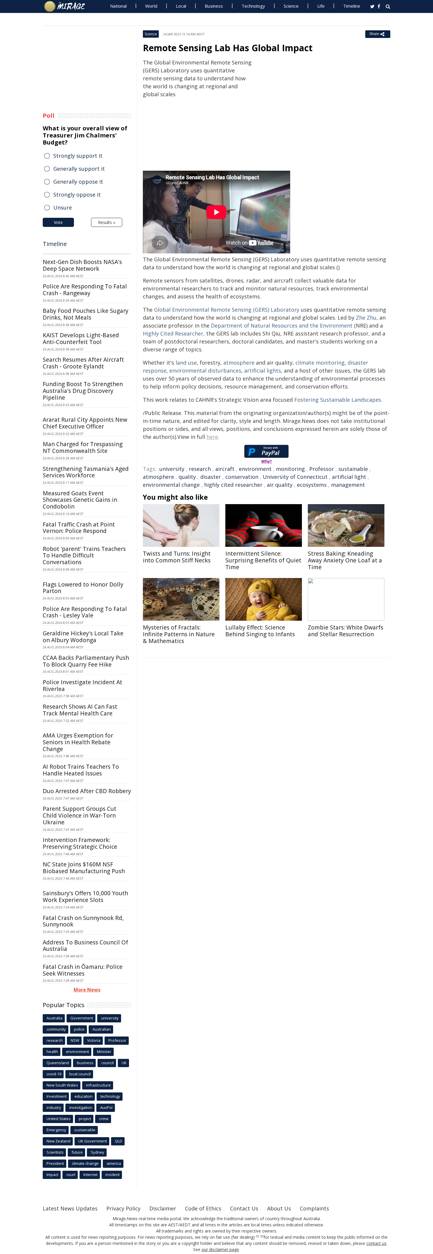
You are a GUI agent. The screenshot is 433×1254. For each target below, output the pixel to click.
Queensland (58, 1062)
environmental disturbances (205, 370)
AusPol (106, 1107)
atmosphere (238, 362)
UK (124, 1062)
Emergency (56, 1129)
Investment (57, 1096)
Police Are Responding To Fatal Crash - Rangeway (85, 290)
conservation (241, 476)
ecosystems (312, 484)
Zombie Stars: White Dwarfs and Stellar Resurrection (345, 631)
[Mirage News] (67, 6)
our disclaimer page (220, 1249)
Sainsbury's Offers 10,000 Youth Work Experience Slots (85, 896)
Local (181, 6)
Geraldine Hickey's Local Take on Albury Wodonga (83, 637)
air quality (279, 484)
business (85, 1062)
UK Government (92, 1141)
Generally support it (79, 168)
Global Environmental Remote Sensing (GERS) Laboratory (226, 309)
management (348, 484)
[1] (257, 1236)
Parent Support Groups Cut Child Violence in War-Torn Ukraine (79, 815)
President (55, 1163)
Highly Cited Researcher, (174, 333)
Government (81, 1018)
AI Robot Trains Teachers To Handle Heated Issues (81, 770)
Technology (253, 6)
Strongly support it (78, 155)
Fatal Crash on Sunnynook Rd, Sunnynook (83, 921)
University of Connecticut (295, 476)
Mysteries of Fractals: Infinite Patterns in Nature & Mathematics (179, 634)
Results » (106, 222)
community (56, 1029)
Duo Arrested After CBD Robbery (87, 791)
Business (214, 6)
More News (87, 989)
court (70, 1174)
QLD (118, 1141)
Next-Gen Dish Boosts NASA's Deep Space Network (82, 265)
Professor (321, 468)
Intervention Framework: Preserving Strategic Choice (80, 843)
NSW (75, 1040)
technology (110, 1096)
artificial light (349, 476)
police (79, 1029)
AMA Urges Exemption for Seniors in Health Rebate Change (78, 742)
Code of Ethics (203, 1208)
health (52, 1051)
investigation (80, 1107)
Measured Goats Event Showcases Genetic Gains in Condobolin (80, 500)
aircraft (224, 468)
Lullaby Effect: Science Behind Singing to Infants (260, 631)
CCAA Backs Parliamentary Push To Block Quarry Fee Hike (86, 661)
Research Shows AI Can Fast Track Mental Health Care (80, 710)
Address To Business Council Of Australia (85, 946)
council (107, 1062)
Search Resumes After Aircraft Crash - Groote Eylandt (83, 363)
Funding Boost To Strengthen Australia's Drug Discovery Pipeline (83, 390)
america (114, 1163)
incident (112, 1174)
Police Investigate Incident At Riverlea (82, 685)
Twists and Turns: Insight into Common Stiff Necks (177, 557)
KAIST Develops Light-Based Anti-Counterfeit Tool (81, 338)
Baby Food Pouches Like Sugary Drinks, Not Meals (85, 314)
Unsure (62, 207)
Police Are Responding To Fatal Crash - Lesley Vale (85, 612)
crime (104, 1118)
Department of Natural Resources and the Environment (282, 325)
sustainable (353, 468)
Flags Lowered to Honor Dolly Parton (83, 588)
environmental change (171, 484)
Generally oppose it (78, 181)
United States (59, 1118)
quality (187, 476)
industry (54, 1107)
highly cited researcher (233, 484)
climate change (85, 1163)
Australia (54, 1018)
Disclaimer (162, 1208)
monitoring (290, 468)
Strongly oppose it (77, 194)
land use (186, 362)
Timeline (351, 6)
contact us (376, 1243)
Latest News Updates (70, 1208)
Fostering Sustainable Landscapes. (338, 399)
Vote (58, 222)
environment (255, 468)
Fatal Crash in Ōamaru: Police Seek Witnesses (83, 970)
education (83, 1096)
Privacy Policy (123, 1208)
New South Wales (62, 1085)
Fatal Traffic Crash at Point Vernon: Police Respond (79, 528)
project (85, 1118)
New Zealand (58, 1141)
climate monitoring (320, 362)
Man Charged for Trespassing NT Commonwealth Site (83, 447)
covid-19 (54, 1074)
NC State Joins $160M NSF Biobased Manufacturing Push (84, 868)
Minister (104, 1051)
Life (321, 6)
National (118, 6)
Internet (90, 1174)
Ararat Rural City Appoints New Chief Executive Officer (85, 423)
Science (291, 6)
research (200, 468)
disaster (210, 476)
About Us (279, 1208)
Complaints (314, 1208)
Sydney (97, 1152)
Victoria (93, 1040)
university (171, 468)
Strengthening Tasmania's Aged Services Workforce (86, 472)
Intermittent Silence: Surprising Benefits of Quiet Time (263, 560)
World (151, 6)
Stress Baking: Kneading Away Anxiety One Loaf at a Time (345, 560)
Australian (101, 1029)
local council (80, 1074)
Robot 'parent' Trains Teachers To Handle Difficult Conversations (84, 555)
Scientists (55, 1152)
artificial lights (262, 370)
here (212, 436)
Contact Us (244, 1208)
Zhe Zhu (366, 317)
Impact (52, 1174)
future (77, 1152)
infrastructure (98, 1085)
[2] (262, 1236)
